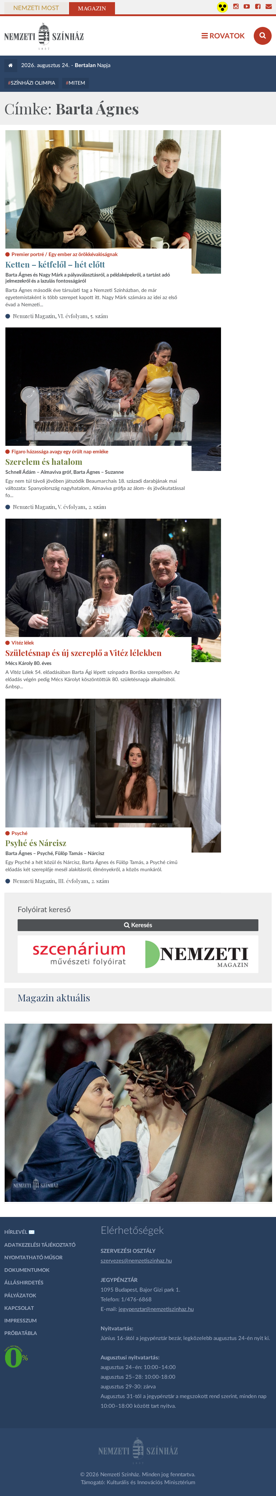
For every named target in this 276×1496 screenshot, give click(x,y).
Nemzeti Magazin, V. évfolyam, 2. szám (59, 506)
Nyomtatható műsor (33, 1257)
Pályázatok (20, 1295)
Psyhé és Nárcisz (35, 842)
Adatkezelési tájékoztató (39, 1245)
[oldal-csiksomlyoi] (138, 1113)
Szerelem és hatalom (43, 461)
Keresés (141, 925)
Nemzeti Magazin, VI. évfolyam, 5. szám (60, 316)
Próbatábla (20, 1333)
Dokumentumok (27, 1270)
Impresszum (20, 1320)
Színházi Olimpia (33, 83)
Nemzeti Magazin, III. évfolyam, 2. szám (61, 880)
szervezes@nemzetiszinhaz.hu (136, 1261)
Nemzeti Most (36, 8)
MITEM (77, 83)
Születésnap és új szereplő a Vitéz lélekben (83, 652)
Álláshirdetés (23, 1282)
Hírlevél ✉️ (19, 1232)
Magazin (92, 8)
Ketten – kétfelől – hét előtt (55, 264)
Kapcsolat (19, 1308)
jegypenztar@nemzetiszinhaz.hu (156, 1309)
